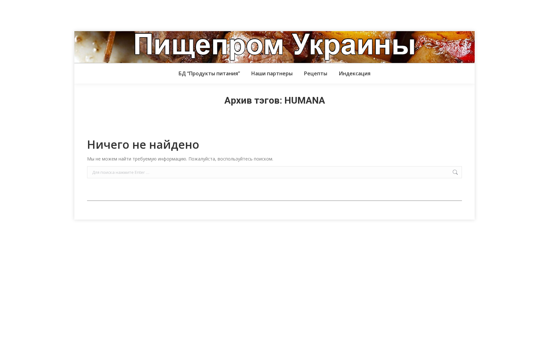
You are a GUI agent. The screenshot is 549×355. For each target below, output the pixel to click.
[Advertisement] (115, 14)
